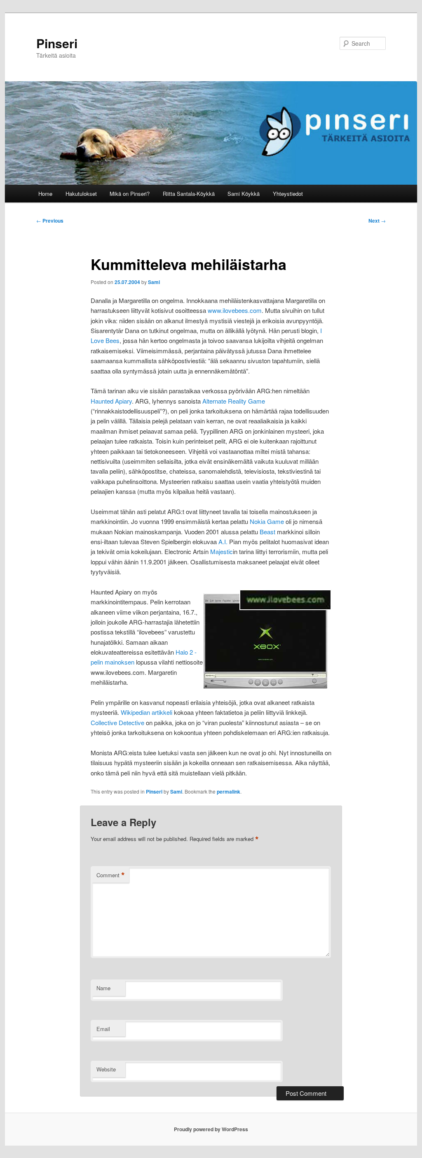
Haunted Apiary (111, 401)
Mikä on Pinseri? (130, 193)
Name (103, 988)
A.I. (222, 541)
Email (103, 1029)
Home (45, 193)
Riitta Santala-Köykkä (189, 193)
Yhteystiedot (288, 193)
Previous (49, 220)
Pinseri (56, 43)
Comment (110, 875)
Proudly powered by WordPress (211, 1129)
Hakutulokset (81, 193)
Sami (154, 282)
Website (106, 1069)
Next (377, 220)
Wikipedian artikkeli (146, 712)
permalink (228, 791)
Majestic (221, 551)
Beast (267, 531)
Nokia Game (267, 521)
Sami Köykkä (243, 193)
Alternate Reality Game (233, 401)
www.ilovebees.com (235, 310)
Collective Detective (117, 722)
